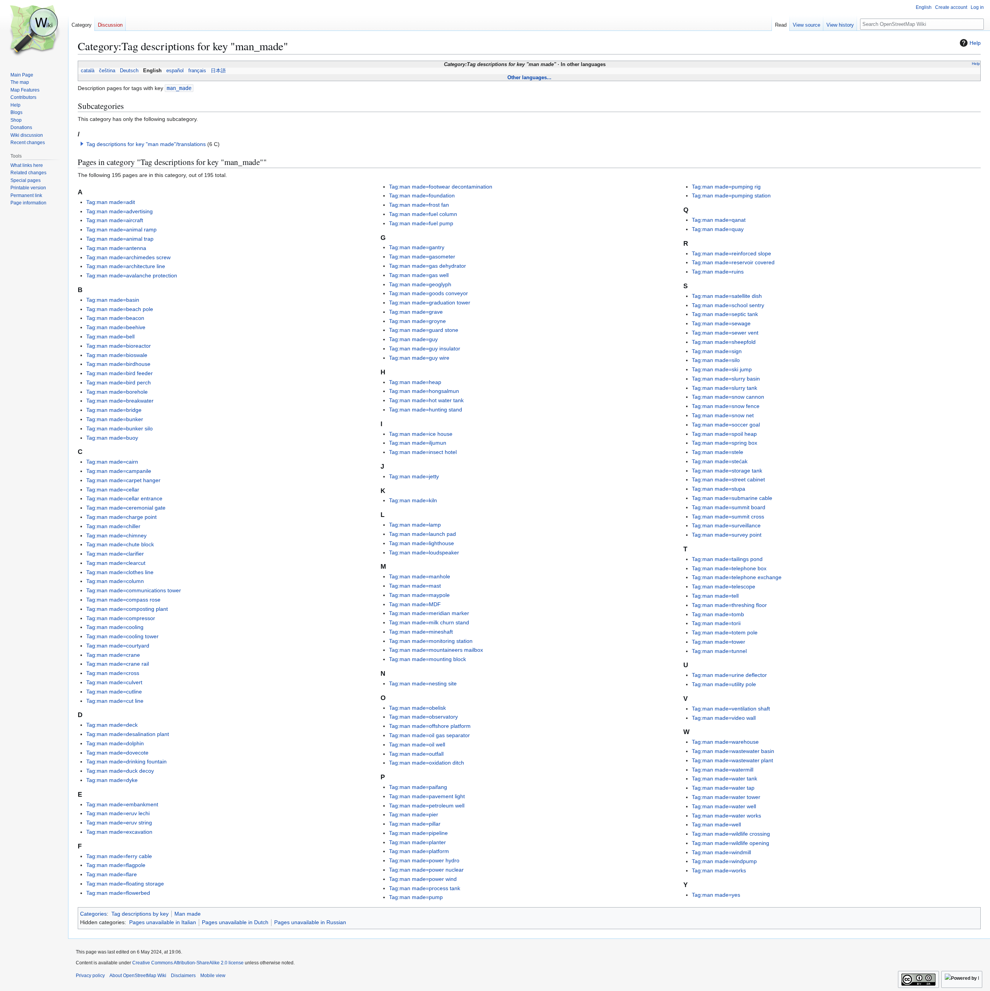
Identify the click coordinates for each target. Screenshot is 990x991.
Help (975, 43)
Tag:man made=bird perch (118, 382)
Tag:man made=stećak (720, 461)
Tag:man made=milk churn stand (429, 622)
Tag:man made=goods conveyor (428, 293)
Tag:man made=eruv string (119, 822)
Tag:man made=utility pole (724, 684)
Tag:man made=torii (716, 623)
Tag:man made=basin (112, 300)
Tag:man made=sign (717, 351)
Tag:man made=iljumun (417, 443)
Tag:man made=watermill (722, 770)
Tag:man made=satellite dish (727, 296)
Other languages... (529, 77)
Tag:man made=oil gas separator (429, 735)
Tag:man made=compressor (120, 618)
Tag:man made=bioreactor (118, 346)
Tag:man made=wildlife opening (730, 843)
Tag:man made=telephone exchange (737, 577)
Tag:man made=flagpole (115, 865)
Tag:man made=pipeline (418, 833)
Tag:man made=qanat (719, 220)
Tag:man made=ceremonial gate (126, 508)
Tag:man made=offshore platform (430, 726)
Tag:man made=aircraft (114, 220)
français (197, 70)
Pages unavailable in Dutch (235, 922)
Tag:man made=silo (716, 360)
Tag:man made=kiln (413, 500)
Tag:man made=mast (415, 586)
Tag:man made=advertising (119, 211)
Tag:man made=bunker (114, 419)
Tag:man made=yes (716, 895)
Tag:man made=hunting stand (425, 409)
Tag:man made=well (716, 824)
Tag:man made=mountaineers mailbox (436, 650)
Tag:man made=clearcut (115, 563)
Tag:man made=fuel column (423, 214)
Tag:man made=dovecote (117, 753)
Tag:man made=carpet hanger (123, 480)
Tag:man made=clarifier (115, 554)
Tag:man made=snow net (723, 415)
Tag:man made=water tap (723, 788)
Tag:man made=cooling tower (122, 636)
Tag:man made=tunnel (719, 651)
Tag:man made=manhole (419, 576)
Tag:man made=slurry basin (726, 379)
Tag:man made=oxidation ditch (426, 763)
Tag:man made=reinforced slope (731, 253)
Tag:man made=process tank (424, 888)
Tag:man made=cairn (112, 462)
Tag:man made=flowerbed (118, 893)
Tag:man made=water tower (726, 797)
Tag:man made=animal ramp (121, 229)
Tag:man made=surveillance (726, 525)
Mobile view (212, 975)
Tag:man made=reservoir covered (733, 262)
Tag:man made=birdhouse (118, 364)
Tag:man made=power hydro (424, 860)
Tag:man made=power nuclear (426, 870)
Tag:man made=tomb (718, 614)
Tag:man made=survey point (726, 535)
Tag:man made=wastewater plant (732, 760)
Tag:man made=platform (419, 851)
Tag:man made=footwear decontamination (440, 187)
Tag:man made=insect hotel (423, 452)
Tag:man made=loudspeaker (424, 552)
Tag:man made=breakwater (120, 401)
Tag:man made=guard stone (423, 330)
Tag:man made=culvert (114, 682)
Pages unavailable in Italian (162, 922)
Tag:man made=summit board (728, 507)
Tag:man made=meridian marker (429, 613)
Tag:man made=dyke (112, 780)
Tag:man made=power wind (423, 879)
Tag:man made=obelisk (417, 708)
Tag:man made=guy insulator (424, 348)
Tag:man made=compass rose (123, 600)
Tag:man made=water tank (724, 778)
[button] (82, 143)
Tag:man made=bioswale (116, 355)
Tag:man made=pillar (414, 824)
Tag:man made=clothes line (120, 572)
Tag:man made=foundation (422, 195)
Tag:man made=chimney (116, 535)
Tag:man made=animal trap (120, 239)
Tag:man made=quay (718, 229)
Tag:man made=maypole (419, 595)
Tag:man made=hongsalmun (424, 391)
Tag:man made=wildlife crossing (731, 834)
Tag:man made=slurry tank (724, 388)
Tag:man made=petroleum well (426, 805)
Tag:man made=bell (110, 336)
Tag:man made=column (115, 581)
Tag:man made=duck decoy (120, 771)
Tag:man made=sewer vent (725, 333)
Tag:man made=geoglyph (420, 284)
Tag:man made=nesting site (423, 683)
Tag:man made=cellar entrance (124, 498)
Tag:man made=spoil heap (724, 434)
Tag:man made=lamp (415, 525)
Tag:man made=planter (417, 842)
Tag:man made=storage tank (727, 470)
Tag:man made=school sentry (728, 305)
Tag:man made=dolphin (115, 743)
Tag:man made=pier (413, 814)
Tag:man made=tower (718, 642)
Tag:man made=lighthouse (421, 543)
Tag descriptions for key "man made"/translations (146, 144)
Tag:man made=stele (717, 452)
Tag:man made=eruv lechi (118, 813)
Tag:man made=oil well (417, 744)
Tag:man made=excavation (119, 832)
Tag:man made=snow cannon (728, 397)
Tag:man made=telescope (723, 586)
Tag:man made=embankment (122, 804)
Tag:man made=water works (726, 816)
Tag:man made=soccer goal (726, 425)
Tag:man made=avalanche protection (131, 275)
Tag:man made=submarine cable (732, 498)
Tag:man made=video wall (724, 718)
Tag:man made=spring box (724, 443)
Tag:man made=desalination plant (127, 734)
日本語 (218, 70)
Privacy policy (90, 975)
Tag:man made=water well (724, 806)
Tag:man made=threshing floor (729, 605)
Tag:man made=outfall (416, 754)
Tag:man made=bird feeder (119, 373)
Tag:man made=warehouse (725, 742)
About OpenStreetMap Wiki (137, 975)
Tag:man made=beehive (115, 327)
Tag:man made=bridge (114, 410)
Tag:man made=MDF (415, 604)
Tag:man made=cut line (114, 701)
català (87, 70)
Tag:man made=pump (416, 897)
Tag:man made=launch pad (422, 534)
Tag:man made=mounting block (427, 659)
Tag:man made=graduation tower (429, 302)
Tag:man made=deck (112, 725)
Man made (187, 914)
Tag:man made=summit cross (728, 516)
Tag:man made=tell (715, 596)
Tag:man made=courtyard (117, 646)
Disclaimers (183, 975)
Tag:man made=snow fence (726, 406)
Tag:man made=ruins (718, 272)
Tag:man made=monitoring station (431, 641)
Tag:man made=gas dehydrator (427, 266)
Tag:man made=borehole (117, 392)
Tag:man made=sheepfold (724, 342)
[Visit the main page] (34, 31)
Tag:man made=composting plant (127, 609)
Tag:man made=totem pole (725, 632)
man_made (179, 88)
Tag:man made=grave (416, 312)
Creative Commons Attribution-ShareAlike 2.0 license (188, 963)
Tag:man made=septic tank (725, 314)
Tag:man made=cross (112, 673)
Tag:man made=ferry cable (119, 856)
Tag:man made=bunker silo (119, 428)
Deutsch (129, 70)
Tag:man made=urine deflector (729, 675)
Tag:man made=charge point (121, 517)
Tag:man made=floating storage (125, 884)
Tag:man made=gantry (416, 247)
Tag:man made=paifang (418, 787)
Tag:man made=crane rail (117, 664)
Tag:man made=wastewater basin (733, 751)
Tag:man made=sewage (721, 323)
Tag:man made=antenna (116, 248)
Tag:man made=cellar (112, 489)
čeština (107, 70)
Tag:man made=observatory (423, 717)
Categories (93, 914)
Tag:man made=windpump (724, 861)
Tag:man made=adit (110, 202)
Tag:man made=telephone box (729, 568)
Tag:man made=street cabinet (728, 479)
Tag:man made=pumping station (731, 195)
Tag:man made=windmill (721, 852)
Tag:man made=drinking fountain (126, 761)
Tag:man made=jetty (414, 476)
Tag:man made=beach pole (119, 309)
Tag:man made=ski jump (722, 369)
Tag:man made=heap (415, 382)
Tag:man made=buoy (112, 438)
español (175, 70)
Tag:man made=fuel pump (421, 223)
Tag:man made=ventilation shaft (731, 708)
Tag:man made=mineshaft (421, 632)
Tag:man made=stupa (718, 489)
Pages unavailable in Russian (310, 922)
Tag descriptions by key (140, 914)
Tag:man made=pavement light (427, 796)
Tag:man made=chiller (113, 526)
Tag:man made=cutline (114, 691)
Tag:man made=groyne (417, 321)
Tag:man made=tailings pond (727, 559)
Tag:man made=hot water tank (426, 400)
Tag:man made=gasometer (422, 256)
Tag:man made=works (719, 870)
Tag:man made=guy (413, 339)
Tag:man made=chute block (120, 544)
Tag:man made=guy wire (419, 358)
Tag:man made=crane (113, 655)
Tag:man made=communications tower (133, 590)
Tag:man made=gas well (419, 275)
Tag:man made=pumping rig (726, 187)
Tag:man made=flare (111, 874)
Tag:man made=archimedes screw (128, 257)
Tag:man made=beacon (115, 318)
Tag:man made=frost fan (419, 205)
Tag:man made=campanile (118, 471)
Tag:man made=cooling (114, 627)
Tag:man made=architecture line (125, 266)
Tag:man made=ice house (420, 434)
